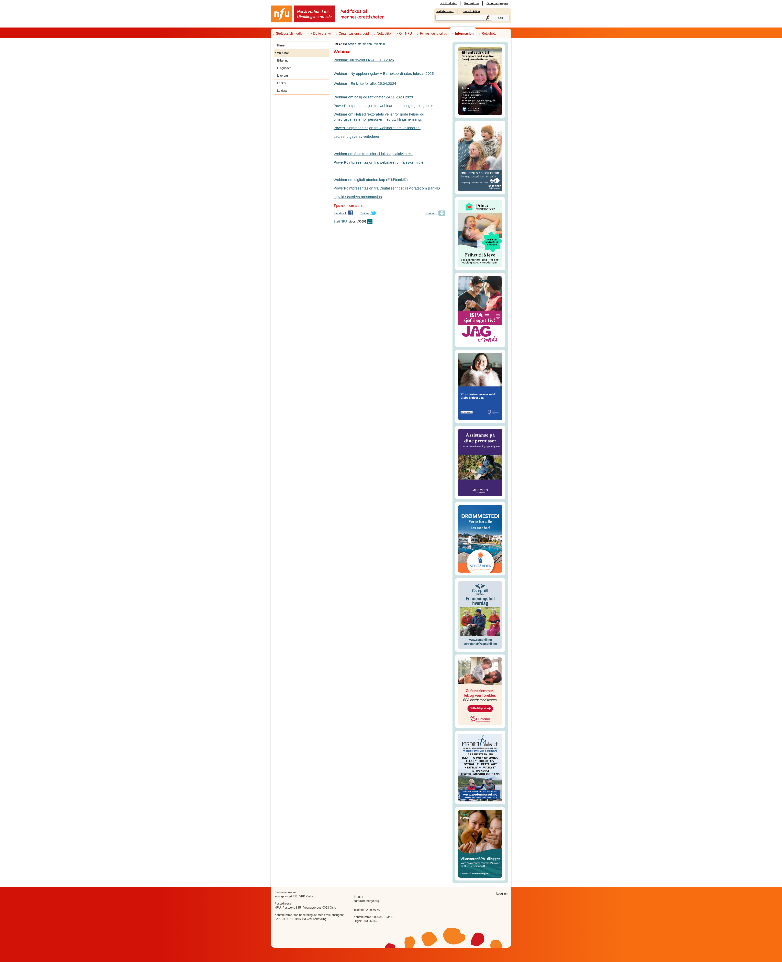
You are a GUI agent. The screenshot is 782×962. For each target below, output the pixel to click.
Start (351, 43)
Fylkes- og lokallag (433, 33)
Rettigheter (490, 33)
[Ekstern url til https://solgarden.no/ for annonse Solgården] (480, 538)
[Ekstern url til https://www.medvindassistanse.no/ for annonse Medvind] (480, 462)
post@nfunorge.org (366, 900)
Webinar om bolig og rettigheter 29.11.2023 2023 (373, 97)
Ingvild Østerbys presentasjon (358, 197)
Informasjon (464, 33)
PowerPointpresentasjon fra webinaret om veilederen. (377, 128)
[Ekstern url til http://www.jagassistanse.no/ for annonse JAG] (480, 310)
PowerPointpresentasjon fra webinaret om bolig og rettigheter (383, 106)
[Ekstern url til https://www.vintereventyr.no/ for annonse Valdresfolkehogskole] (480, 81)
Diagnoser (284, 68)
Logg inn (501, 893)
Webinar (379, 43)
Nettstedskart (445, 11)
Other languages (497, 3)
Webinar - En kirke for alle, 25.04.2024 (365, 84)
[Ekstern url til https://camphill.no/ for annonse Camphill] (480, 614)
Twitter (364, 214)
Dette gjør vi (322, 33)
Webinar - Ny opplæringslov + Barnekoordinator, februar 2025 (384, 74)
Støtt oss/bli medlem (290, 33)
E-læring (282, 60)
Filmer (281, 45)
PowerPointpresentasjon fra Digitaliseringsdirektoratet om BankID (387, 188)
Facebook (340, 214)
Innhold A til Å (471, 11)
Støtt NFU (340, 221)
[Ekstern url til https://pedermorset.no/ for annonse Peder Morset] (480, 767)
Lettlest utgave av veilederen (357, 136)
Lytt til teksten (448, 3)
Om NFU (405, 33)
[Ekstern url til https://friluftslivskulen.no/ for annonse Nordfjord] (480, 157)
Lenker (281, 83)
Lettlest (282, 90)
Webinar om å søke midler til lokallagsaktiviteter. (373, 154)
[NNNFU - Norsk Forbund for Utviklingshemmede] (328, 13)
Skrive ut (431, 213)
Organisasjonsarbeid (354, 33)
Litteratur (283, 75)
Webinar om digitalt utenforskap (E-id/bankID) (371, 180)
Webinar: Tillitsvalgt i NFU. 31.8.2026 (364, 60)
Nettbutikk (384, 33)
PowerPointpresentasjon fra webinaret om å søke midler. (379, 162)
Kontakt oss (471, 3)
